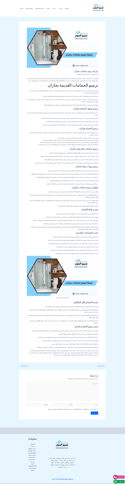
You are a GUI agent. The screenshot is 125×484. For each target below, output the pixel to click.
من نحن (54, 8)
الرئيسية (67, 8)
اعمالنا (21, 8)
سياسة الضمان (29, 8)
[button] (58, 8)
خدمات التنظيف (32, 448)
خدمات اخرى (32, 459)
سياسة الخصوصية (39, 8)
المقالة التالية (23, 366)
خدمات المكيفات (32, 450)
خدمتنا (60, 8)
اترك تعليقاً (95, 74)
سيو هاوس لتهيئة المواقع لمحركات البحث (62, 479)
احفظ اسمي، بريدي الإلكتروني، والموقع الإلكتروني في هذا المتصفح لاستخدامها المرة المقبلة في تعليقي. (72, 409)
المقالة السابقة (101, 366)
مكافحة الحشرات (32, 453)
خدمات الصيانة (88, 74)
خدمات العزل (32, 457)
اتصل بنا (48, 8)
